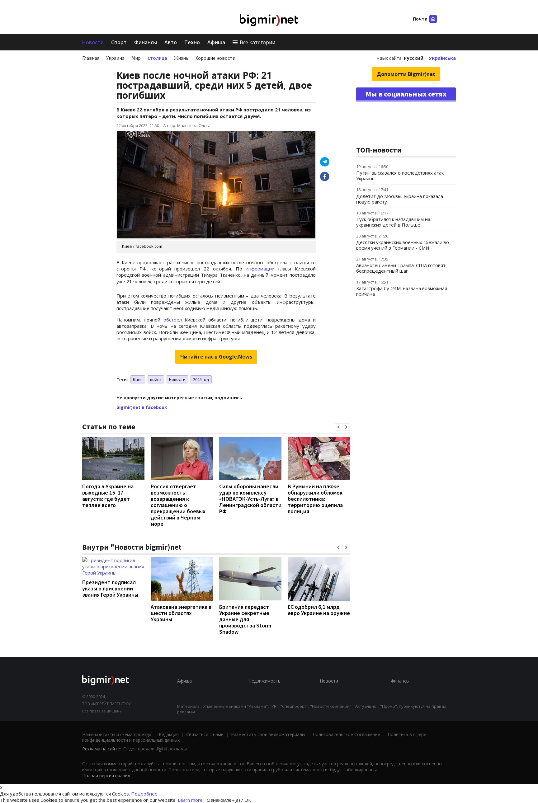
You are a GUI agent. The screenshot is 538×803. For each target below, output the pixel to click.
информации (260, 268)
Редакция (169, 734)
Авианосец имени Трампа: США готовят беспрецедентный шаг (401, 268)
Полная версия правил (106, 775)
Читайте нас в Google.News (216, 356)
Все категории (257, 42)
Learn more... (191, 800)
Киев (138, 379)
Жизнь (181, 58)
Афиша (216, 42)
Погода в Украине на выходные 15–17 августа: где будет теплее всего (108, 496)
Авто (170, 42)
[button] (338, 427)
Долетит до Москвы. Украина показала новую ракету (399, 199)
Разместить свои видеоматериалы (268, 734)
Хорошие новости (215, 58)
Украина (115, 58)
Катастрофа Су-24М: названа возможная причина (401, 291)
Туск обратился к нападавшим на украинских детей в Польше (393, 222)
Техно (192, 42)
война (156, 379)
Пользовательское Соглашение (346, 734)
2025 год (201, 379)
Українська (442, 58)
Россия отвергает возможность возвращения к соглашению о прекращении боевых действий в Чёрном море (178, 505)
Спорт (119, 42)
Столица (157, 58)
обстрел (172, 320)
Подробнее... (145, 794)
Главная (90, 58)
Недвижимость (264, 681)
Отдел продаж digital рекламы (155, 749)
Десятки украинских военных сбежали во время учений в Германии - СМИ (402, 245)
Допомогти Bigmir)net (406, 74)
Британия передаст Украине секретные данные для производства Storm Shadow (245, 619)
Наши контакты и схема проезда (116, 734)
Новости (93, 42)
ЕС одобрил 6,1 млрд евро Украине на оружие (319, 610)
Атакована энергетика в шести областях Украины (181, 613)
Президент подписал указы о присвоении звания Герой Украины (110, 588)
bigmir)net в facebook (141, 407)
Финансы (145, 42)
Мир (136, 58)
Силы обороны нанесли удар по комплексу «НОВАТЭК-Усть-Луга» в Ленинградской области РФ (250, 499)
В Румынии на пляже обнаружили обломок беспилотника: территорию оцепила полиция (315, 499)
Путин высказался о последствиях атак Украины (400, 175)
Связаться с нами (205, 734)
